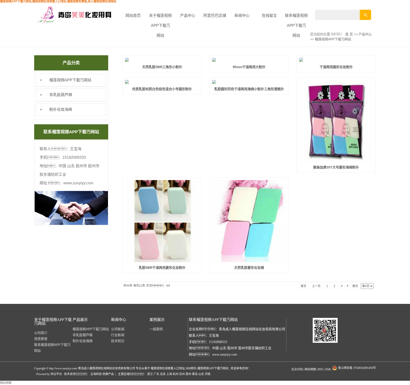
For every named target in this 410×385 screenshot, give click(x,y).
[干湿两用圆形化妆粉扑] (336, 60)
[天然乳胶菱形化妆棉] (249, 221)
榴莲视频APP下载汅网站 (70, 80)
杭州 (175, 374)
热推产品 (108, 374)
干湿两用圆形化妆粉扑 (336, 67)
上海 (169, 374)
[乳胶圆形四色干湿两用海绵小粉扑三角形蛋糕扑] (249, 82)
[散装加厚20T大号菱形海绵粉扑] (336, 121)
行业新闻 (117, 335)
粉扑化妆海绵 (60, 109)
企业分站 (297, 369)
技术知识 (117, 341)
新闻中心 (242, 16)
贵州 (188, 374)
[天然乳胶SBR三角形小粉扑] (162, 60)
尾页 (355, 286)
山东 (201, 374)
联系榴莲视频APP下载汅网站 (296, 25)
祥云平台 (56, 374)
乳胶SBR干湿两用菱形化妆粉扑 (162, 267)
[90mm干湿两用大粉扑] (249, 60)
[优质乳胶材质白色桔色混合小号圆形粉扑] (162, 82)
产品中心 (187, 16)
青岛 (195, 374)
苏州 (182, 374)
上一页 (316, 286)
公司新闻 (117, 329)
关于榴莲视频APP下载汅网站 (160, 25)
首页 (303, 286)
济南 (207, 374)
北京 (163, 374)
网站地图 (311, 369)
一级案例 (156, 329)
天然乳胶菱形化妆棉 (249, 267)
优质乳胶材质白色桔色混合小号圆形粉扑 (162, 89)
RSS (320, 369)
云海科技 (96, 374)
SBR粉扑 (191, 368)
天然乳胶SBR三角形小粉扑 (162, 67)
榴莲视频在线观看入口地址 (168, 368)
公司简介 (40, 333)
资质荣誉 (40, 339)
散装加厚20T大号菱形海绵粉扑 (336, 167)
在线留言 (269, 16)
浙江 (150, 374)
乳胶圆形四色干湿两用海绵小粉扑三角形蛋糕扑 (249, 89)
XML (328, 369)
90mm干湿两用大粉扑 (249, 67)
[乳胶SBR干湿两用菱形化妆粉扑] (162, 221)
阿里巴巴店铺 (214, 16)
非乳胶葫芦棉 (60, 95)
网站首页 (133, 16)
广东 (156, 374)
